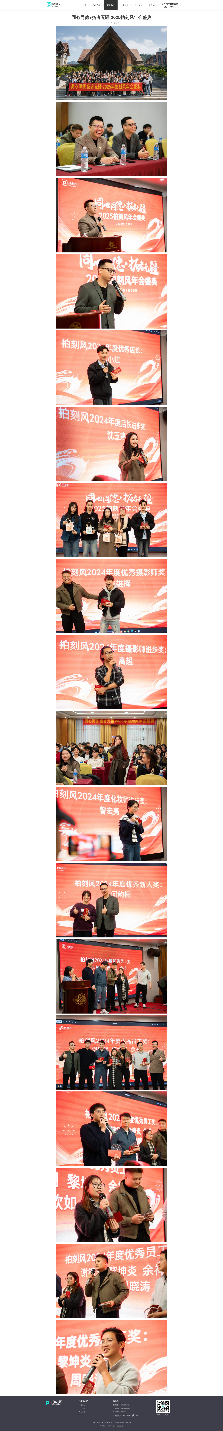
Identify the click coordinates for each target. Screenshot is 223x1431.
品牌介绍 (96, 5)
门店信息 (124, 5)
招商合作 (152, 5)
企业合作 (138, 5)
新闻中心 (110, 5)
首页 (84, 5)
